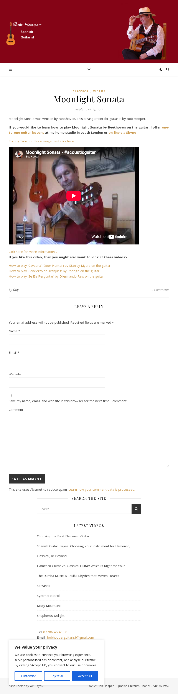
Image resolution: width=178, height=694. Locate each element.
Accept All (85, 676)
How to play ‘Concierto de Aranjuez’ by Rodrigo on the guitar (54, 271)
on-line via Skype (122, 132)
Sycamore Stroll (48, 595)
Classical (82, 91)
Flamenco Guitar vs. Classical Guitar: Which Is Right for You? (81, 566)
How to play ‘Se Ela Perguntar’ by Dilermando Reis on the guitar (56, 276)
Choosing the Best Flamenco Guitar (63, 536)
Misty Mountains (49, 605)
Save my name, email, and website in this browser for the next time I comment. (68, 401)
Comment (16, 409)
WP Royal (36, 686)
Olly (16, 290)
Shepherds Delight (50, 615)
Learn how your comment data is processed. (101, 489)
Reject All (57, 676)
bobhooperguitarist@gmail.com (70, 637)
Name (14, 331)
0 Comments (160, 290)
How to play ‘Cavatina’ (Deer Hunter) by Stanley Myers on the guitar (59, 265)
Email (14, 352)
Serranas (43, 585)
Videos (99, 91)
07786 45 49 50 (55, 632)
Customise (28, 676)
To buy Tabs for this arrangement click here (41, 141)
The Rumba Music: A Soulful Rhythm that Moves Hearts (78, 576)
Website (15, 374)
